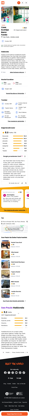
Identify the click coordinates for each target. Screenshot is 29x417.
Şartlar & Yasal (17, 402)
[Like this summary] (22, 183)
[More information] (25, 156)
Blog (5, 383)
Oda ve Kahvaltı (21, 383)
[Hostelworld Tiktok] (24, 372)
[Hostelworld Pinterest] (20, 372)
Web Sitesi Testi (13, 406)
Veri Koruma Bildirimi (7, 402)
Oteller (14, 383)
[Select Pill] (18, 2)
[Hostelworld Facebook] (5, 372)
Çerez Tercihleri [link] (14, 409)
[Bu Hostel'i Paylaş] (26, 22)
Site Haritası (21, 406)
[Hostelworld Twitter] (9, 372)
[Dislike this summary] (25, 183)
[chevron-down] (18, 313)
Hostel (3, 25)
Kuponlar (24, 402)
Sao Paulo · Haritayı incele (11, 37)
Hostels (9, 383)
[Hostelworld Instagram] (12, 372)
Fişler (6, 406)
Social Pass (14, 387)
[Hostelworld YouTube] (16, 372)
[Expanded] (3, 352)
